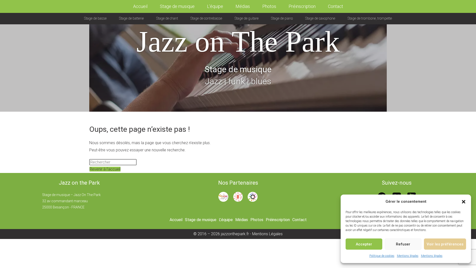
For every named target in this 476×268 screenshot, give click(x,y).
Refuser (403, 244)
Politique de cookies (381, 256)
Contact (335, 6)
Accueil (140, 6)
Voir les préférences (445, 244)
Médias (243, 6)
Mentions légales (407, 256)
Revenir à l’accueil (104, 169)
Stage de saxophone (320, 18)
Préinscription (302, 6)
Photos (269, 6)
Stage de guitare (247, 18)
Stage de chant (167, 18)
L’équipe (215, 6)
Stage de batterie (131, 18)
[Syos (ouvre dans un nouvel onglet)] (223, 196)
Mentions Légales (267, 234)
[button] (463, 201)
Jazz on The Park (238, 41)
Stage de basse (95, 18)
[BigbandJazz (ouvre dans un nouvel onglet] (237, 196)
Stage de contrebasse (206, 18)
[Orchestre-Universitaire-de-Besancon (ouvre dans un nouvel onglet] (253, 196)
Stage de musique (177, 6)
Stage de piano (282, 18)
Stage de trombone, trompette (370, 18)
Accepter (364, 244)
